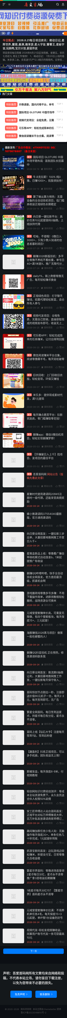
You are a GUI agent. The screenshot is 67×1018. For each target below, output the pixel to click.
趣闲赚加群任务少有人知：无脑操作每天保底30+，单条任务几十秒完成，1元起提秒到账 (45, 834)
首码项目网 (33, 4)
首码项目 (46, 169)
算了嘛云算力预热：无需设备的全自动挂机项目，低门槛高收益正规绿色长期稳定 (45, 200)
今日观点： (10, 40)
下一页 (33, 951)
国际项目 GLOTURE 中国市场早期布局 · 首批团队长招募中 (45, 160)
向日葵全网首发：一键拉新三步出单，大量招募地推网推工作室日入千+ (45, 537)
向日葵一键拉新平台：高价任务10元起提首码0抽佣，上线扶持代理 (45, 220)
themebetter (50, 1009)
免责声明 (21, 994)
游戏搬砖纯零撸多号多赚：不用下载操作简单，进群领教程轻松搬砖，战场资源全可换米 (45, 596)
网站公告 (47, 486)
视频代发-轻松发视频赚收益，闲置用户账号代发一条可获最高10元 (45, 933)
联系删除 (46, 994)
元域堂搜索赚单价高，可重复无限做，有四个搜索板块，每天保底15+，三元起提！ (45, 616)
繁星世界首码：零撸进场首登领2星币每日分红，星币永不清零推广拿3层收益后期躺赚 (45, 874)
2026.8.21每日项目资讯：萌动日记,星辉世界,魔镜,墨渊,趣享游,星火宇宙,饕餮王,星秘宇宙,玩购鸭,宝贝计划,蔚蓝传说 (33, 44)
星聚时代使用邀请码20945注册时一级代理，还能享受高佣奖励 (45, 497)
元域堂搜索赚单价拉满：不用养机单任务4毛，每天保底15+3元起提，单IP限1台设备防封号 (45, 914)
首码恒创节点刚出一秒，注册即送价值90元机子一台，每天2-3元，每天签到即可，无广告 (45, 696)
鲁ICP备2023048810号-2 (33, 1012)
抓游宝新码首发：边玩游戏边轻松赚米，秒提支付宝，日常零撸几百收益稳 (45, 854)
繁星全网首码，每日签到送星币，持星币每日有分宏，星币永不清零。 (45, 715)
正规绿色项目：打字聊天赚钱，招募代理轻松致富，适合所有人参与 (45, 299)
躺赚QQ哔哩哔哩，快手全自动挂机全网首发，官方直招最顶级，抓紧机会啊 (45, 577)
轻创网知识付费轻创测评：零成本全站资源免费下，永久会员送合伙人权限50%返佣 (45, 795)
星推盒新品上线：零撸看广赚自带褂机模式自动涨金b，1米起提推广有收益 (45, 557)
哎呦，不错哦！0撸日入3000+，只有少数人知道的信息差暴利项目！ (44, 240)
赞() (60, 169)
